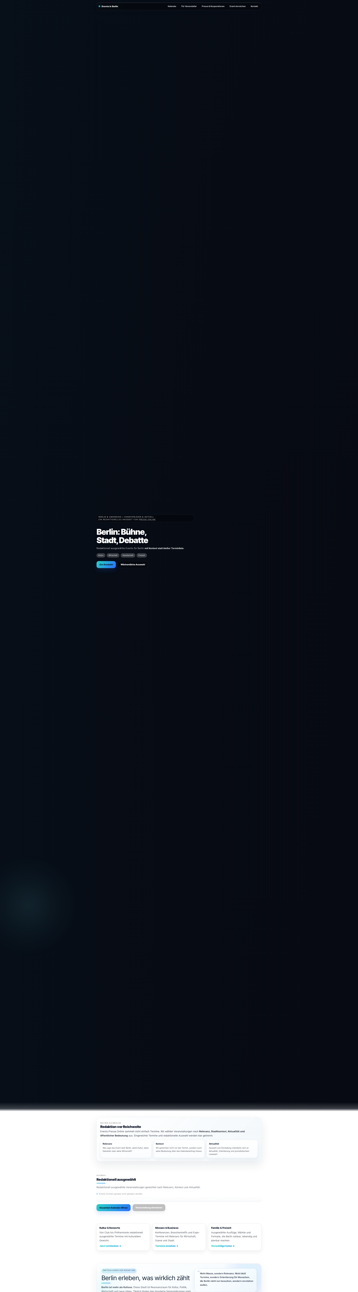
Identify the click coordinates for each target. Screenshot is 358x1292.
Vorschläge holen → (223, 1246)
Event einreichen (238, 6)
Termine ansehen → (166, 1246)
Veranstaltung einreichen (149, 1207)
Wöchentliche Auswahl (133, 564)
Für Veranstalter (189, 6)
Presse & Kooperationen (213, 6)
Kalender (172, 6)
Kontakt (254, 6)
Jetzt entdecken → (110, 1246)
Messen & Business (166, 1227)
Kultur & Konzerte (109, 1227)
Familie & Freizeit (221, 1227)
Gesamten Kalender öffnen (113, 1207)
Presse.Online (147, 519)
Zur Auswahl (106, 564)
